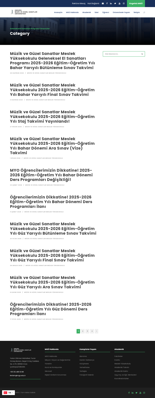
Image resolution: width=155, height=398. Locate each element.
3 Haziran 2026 (16, 100)
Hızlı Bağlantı (93, 3)
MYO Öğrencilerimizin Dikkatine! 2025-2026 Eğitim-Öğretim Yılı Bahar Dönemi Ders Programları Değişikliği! (51, 175)
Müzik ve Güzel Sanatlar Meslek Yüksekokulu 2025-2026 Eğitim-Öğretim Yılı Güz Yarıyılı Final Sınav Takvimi (52, 255)
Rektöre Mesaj (78, 3)
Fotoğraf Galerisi (87, 375)
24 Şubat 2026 (16, 185)
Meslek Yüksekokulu (122, 363)
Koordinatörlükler (121, 378)
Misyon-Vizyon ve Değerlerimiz (57, 360)
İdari (96, 12)
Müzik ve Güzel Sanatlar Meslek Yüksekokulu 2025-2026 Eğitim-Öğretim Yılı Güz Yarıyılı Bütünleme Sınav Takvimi (53, 228)
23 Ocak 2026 (15, 239)
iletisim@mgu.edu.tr (18, 375)
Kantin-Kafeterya (87, 360)
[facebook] (106, 3)
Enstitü (117, 360)
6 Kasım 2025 (15, 292)
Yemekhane (85, 367)
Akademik (86, 12)
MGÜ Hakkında (72, 12)
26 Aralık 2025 (16, 265)
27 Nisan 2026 (16, 127)
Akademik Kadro (121, 371)
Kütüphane (84, 363)
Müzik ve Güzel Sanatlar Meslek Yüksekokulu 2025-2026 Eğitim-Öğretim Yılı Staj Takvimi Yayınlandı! (52, 116)
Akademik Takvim (121, 367)
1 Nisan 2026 (15, 158)
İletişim (137, 12)
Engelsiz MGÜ (136, 3)
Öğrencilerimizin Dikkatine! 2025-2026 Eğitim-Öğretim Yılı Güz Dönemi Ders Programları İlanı (51, 309)
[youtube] (119, 3)
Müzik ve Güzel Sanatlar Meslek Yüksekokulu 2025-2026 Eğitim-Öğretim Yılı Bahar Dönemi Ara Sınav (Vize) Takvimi (52, 146)
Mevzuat (48, 371)
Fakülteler (118, 356)
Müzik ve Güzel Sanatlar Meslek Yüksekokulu (46, 73)
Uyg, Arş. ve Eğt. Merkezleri (125, 375)
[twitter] (115, 3)
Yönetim (48, 363)
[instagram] (124, 3)
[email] (103, 3)
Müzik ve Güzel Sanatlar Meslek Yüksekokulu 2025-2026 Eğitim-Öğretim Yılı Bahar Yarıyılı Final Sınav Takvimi (52, 89)
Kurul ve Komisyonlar (53, 367)
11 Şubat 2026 (15, 212)
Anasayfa (58, 12)
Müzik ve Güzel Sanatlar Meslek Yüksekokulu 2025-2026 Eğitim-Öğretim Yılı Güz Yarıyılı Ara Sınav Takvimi (52, 282)
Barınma (83, 356)
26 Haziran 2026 (17, 73)
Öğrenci (105, 12)
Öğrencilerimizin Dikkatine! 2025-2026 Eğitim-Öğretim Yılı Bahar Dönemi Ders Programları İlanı (51, 201)
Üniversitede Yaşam (121, 12)
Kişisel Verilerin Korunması (55, 375)
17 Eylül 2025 (15, 319)
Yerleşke (83, 371)
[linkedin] (111, 3)
